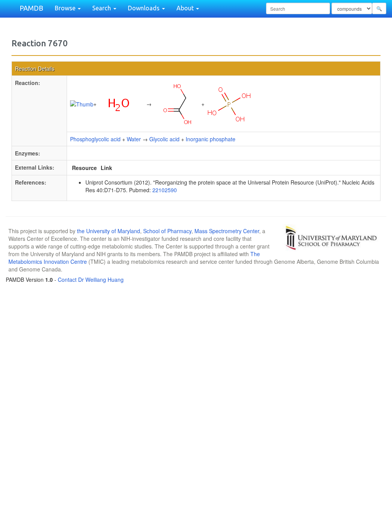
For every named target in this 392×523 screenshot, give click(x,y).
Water (134, 139)
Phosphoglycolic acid (95, 139)
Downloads (144, 8)
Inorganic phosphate (210, 139)
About (185, 8)
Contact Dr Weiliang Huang (91, 279)
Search (102, 8)
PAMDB (31, 8)
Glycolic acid (164, 139)
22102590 (164, 190)
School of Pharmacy (167, 231)
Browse (66, 8)
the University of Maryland (108, 231)
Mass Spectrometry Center (226, 231)
